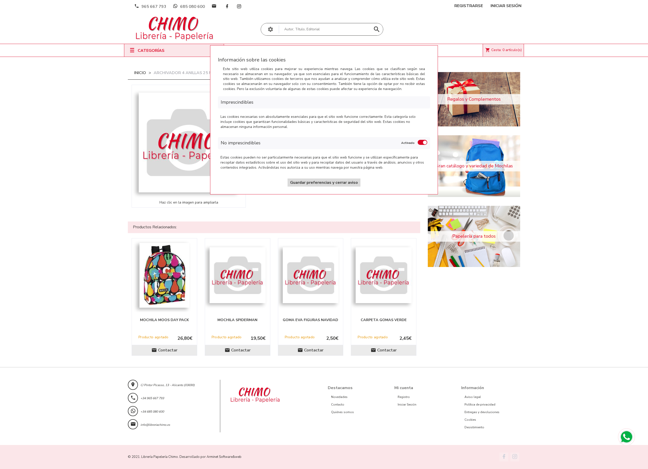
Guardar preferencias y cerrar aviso (324, 182)
